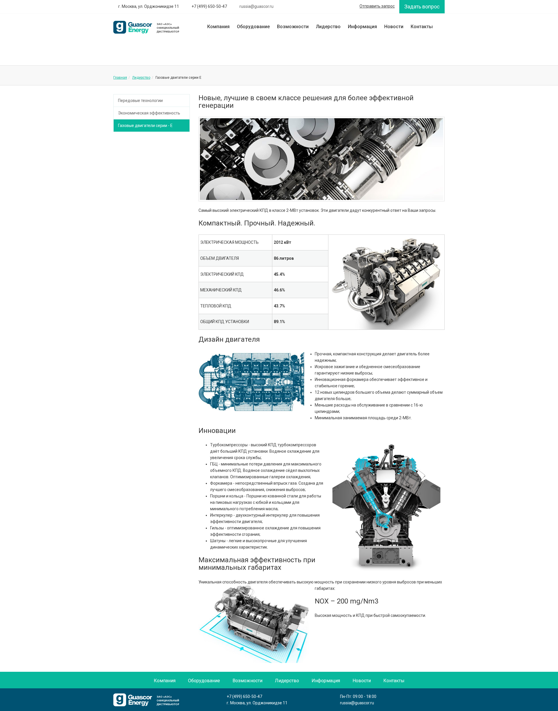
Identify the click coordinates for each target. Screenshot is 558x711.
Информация (362, 26)
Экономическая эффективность (149, 113)
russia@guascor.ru (357, 703)
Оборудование (253, 26)
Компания (218, 26)
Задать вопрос (422, 6)
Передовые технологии (140, 100)
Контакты (422, 26)
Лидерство (328, 26)
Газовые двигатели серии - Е (145, 125)
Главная (120, 78)
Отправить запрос (377, 6)
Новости (393, 26)
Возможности (293, 26)
